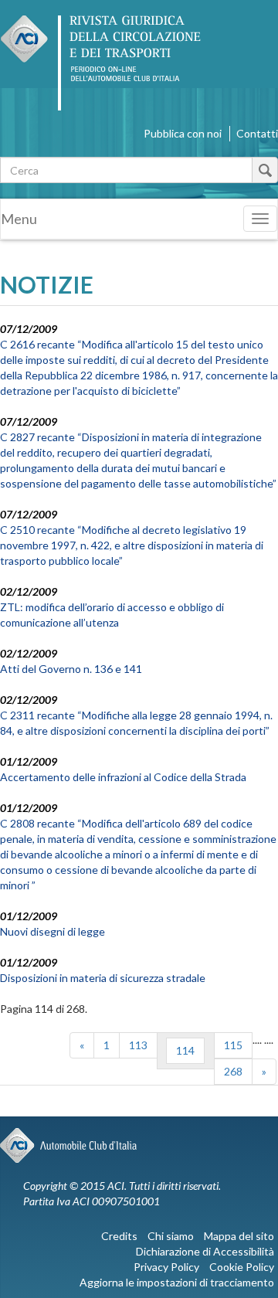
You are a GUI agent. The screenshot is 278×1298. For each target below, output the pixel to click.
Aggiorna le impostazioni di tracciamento (177, 1282)
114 (185, 1050)
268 (233, 1071)
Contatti (257, 133)
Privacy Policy (166, 1266)
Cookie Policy (241, 1266)
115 (233, 1045)
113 (138, 1045)
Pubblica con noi (183, 133)
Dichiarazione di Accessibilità (205, 1251)
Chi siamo (170, 1235)
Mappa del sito (239, 1235)
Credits (119, 1235)
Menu (19, 218)
